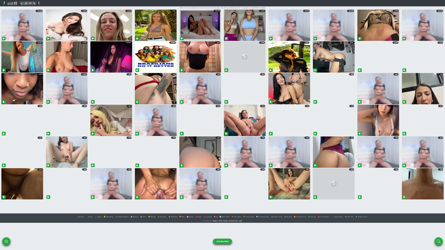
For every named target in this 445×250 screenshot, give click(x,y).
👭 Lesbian (208, 217)
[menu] (6, 241)
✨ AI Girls (288, 217)
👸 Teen (143, 217)
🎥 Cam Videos (337, 217)
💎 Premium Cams (262, 217)
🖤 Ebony (89, 217)
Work (220, 221)
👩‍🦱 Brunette (162, 217)
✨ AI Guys (312, 217)
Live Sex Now (222, 241)
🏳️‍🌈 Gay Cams (236, 217)
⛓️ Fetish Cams (276, 217)
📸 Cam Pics (349, 217)
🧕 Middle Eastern (122, 217)
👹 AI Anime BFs (324, 217)
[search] (439, 241)
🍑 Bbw (182, 217)
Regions (215, 221)
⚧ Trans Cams (248, 217)
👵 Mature (134, 217)
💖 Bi (215, 217)
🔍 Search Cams (361, 217)
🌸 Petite (190, 217)
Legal (240, 221)
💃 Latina (98, 217)
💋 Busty (198, 217)
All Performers (233, 221)
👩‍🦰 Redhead (172, 217)
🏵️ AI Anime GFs (300, 217)
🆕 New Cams (224, 217)
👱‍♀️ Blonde (152, 217)
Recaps (225, 221)
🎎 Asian (81, 217)
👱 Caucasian (108, 217)
